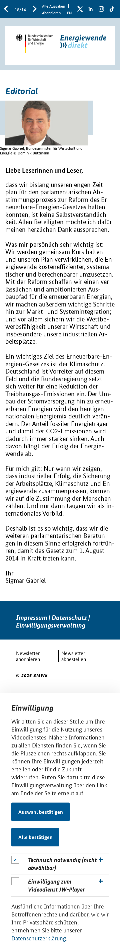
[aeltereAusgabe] (6, 9)
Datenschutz (69, 617)
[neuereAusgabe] (34, 9)
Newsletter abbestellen (73, 655)
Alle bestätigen (35, 837)
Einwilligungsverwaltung (50, 625)
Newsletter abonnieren (28, 655)
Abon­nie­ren (51, 12)
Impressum (31, 617)
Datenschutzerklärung (38, 938)
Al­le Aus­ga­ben (53, 6)
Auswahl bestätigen (40, 812)
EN (69, 12)
